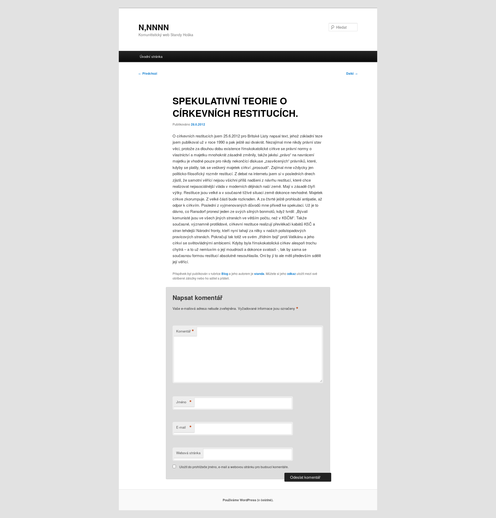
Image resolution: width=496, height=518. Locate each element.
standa (259, 273)
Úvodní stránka (151, 56)
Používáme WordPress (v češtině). (248, 500)
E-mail (184, 427)
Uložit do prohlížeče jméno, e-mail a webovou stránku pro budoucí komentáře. (234, 467)
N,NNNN (153, 27)
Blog (224, 273)
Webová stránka (188, 452)
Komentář (185, 331)
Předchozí (147, 73)
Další (352, 73)
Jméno (184, 402)
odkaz (291, 273)
